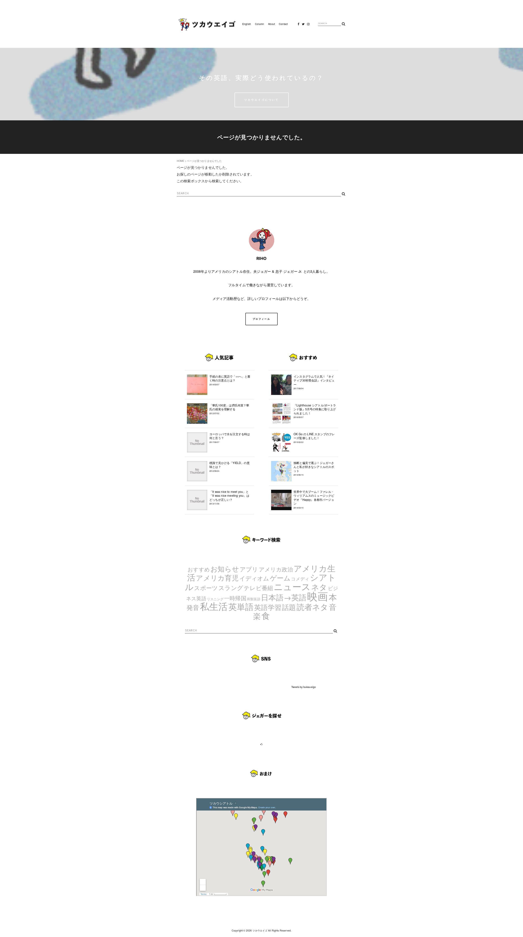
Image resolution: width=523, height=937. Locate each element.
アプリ (249, 569)
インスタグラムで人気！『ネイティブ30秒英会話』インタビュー (314, 382)
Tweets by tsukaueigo (303, 687)
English (246, 24)
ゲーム (280, 577)
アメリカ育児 (217, 577)
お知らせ (224, 569)
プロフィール (261, 319)
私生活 (214, 606)
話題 (289, 607)
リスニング (215, 599)
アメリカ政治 (276, 569)
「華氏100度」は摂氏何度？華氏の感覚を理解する (229, 409)
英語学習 (267, 607)
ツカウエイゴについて (261, 99)
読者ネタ (312, 606)
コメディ (300, 579)
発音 (193, 607)
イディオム (254, 578)
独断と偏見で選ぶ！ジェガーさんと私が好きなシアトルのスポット (314, 468)
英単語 (241, 606)
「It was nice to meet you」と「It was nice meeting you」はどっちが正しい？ (229, 497)
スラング (230, 587)
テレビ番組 (258, 588)
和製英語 (253, 599)
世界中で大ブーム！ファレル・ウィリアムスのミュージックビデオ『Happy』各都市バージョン (314, 499)
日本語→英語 (283, 597)
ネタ (319, 586)
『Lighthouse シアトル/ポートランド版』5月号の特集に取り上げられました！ (315, 411)
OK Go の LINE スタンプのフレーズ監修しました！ (314, 438)
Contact (283, 24)
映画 (317, 595)
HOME (180, 160)
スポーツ (206, 588)
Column (259, 24)
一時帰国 (235, 598)
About (271, 24)
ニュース (292, 586)
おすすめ (199, 569)
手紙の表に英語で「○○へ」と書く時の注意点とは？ (229, 380)
